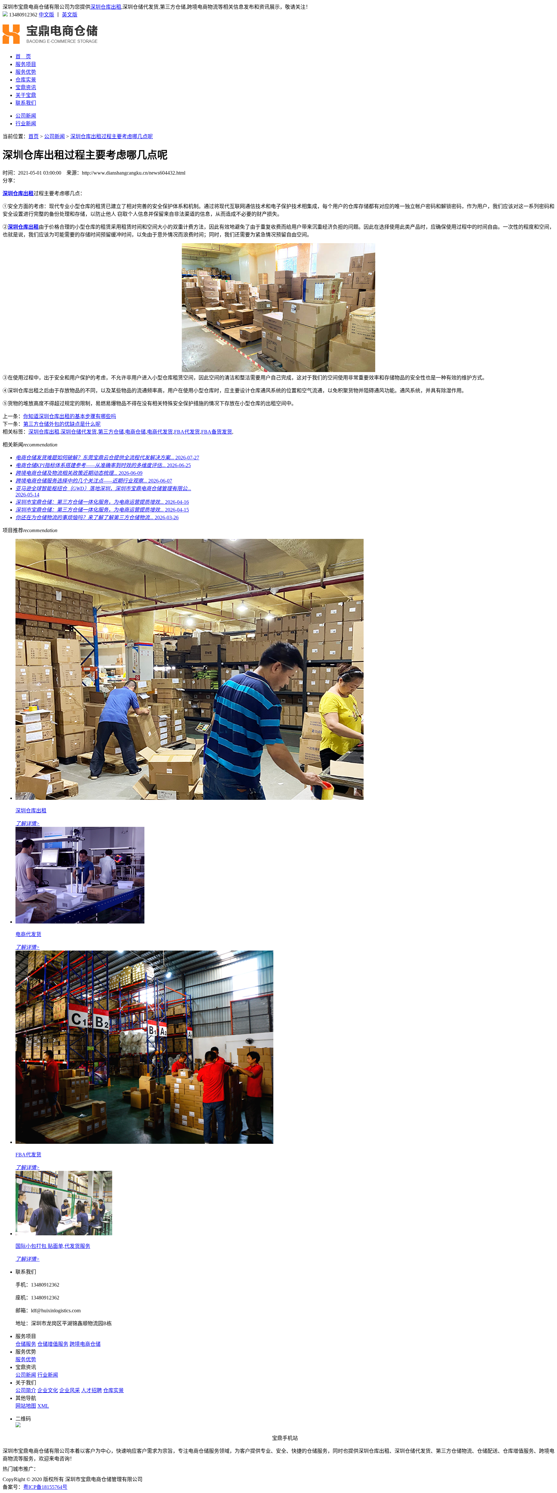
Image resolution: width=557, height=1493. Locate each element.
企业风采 (69, 1390)
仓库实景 (25, 79)
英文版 (69, 14)
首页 (33, 136)
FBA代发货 (187, 432)
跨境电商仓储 (85, 1344)
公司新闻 (25, 116)
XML (43, 1406)
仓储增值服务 (52, 1344)
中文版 (46, 14)
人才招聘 (91, 1390)
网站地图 (25, 1406)
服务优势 (25, 72)
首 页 (23, 56)
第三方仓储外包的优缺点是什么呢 (62, 424)
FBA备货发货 (216, 432)
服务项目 (25, 64)
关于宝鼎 (25, 95)
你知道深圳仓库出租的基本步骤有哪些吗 (69, 416)
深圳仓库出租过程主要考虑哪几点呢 (111, 136)
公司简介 (25, 1390)
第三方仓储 (111, 432)
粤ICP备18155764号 (45, 1487)
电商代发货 (160, 432)
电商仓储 (135, 432)
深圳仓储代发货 (79, 432)
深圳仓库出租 (105, 7)
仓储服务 (25, 1344)
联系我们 (25, 103)
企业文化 (47, 1390)
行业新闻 (25, 123)
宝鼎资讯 (25, 87)
